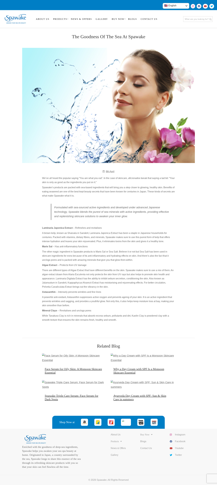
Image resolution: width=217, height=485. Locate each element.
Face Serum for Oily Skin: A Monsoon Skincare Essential (73, 370)
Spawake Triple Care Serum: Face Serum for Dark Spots (71, 397)
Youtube (179, 448)
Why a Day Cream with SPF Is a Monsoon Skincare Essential (138, 370)
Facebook (180, 441)
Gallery (114, 455)
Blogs (143, 441)
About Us (115, 434)
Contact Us (146, 448)
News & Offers (118, 448)
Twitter (178, 455)
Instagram (180, 434)
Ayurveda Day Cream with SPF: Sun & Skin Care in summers (139, 397)
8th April (110, 171)
